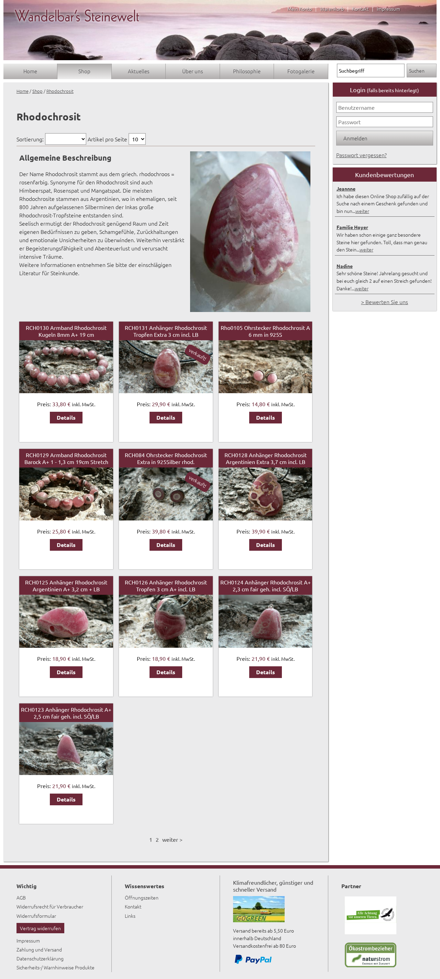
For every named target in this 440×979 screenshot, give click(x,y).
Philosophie (247, 71)
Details (66, 417)
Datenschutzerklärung (40, 958)
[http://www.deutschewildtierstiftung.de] (370, 932)
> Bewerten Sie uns (384, 301)
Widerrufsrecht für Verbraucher (49, 906)
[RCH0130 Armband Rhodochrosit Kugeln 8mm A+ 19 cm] (66, 391)
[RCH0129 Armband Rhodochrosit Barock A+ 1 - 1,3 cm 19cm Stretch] (66, 518)
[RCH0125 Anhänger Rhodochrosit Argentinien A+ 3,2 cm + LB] (66, 645)
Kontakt (360, 8)
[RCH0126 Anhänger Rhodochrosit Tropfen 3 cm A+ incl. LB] (165, 645)
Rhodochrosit (60, 91)
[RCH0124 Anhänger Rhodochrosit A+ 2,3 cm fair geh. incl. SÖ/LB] (265, 645)
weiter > (172, 839)
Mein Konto (299, 8)
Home (30, 71)
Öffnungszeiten (141, 897)
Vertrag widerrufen (40, 928)
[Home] (77, 28)
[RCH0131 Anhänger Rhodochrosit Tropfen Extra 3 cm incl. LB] (165, 391)
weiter (362, 210)
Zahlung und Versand (39, 949)
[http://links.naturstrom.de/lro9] (370, 965)
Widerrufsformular (36, 915)
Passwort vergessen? (361, 155)
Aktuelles (138, 71)
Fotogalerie (301, 71)
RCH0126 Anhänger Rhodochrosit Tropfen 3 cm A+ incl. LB (166, 585)
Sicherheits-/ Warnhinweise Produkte (55, 967)
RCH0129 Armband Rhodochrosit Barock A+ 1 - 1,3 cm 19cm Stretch (66, 458)
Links (130, 915)
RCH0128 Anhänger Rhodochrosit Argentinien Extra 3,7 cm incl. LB (265, 458)
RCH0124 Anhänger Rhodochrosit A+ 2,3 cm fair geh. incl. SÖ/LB (265, 585)
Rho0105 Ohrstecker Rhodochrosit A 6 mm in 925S (265, 331)
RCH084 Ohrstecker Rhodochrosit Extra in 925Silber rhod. (166, 458)
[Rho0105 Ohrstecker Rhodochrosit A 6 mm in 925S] (265, 391)
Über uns (192, 71)
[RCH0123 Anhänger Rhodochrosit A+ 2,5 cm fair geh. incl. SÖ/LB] (66, 772)
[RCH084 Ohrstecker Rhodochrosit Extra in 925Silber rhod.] (165, 518)
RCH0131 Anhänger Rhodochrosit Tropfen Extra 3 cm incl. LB (166, 331)
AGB (21, 897)
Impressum (388, 8)
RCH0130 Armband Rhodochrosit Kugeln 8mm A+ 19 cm (66, 331)
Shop (84, 71)
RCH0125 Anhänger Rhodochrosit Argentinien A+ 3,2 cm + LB (66, 585)
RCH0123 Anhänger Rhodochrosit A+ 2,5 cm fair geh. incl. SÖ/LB (66, 713)
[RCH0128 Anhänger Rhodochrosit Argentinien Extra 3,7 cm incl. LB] (265, 518)
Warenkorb (332, 8)
